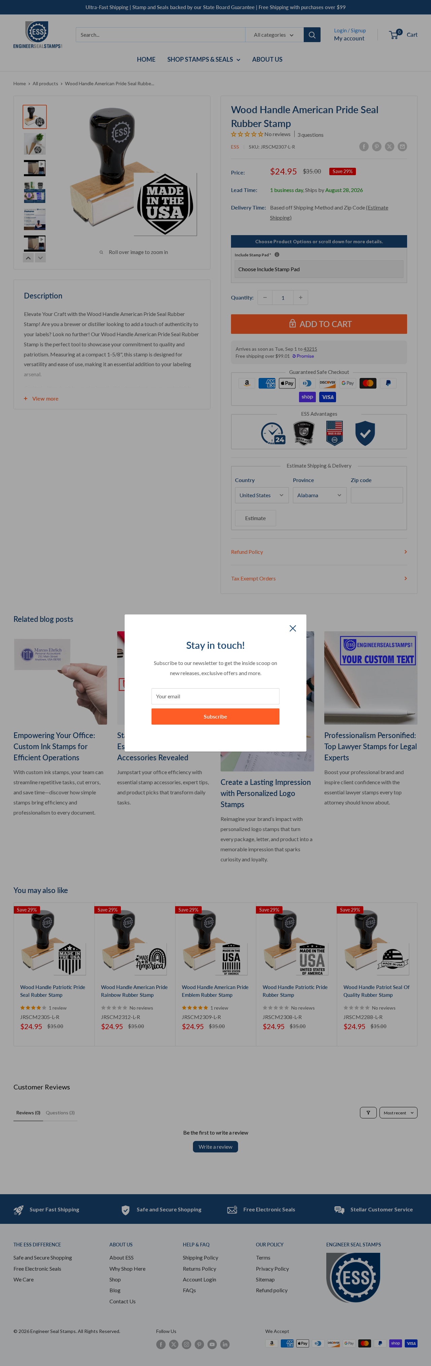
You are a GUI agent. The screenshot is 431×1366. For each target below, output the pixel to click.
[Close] (293, 628)
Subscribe (215, 716)
